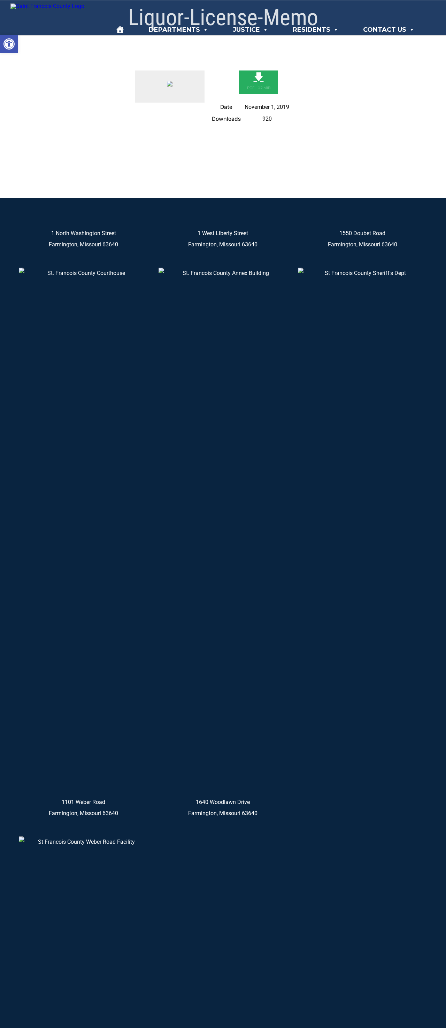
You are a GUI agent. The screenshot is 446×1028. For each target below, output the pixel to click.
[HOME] (120, 29)
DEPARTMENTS (174, 29)
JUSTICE (246, 29)
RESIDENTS (311, 29)
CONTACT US (384, 29)
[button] (9, 44)
